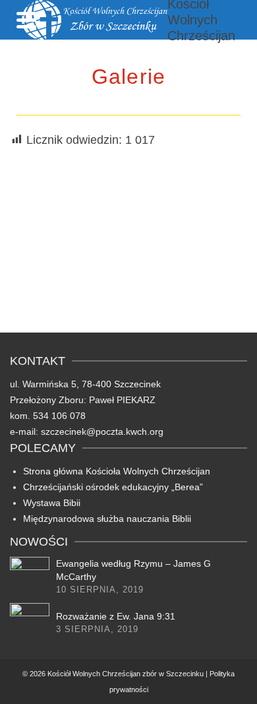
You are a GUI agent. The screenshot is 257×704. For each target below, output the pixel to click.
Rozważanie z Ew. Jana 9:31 (115, 616)
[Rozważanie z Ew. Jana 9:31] (29, 623)
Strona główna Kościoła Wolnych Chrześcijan (116, 471)
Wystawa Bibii (51, 502)
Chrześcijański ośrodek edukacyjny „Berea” (113, 487)
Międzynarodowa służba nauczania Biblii (107, 518)
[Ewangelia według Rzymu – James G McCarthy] (29, 576)
